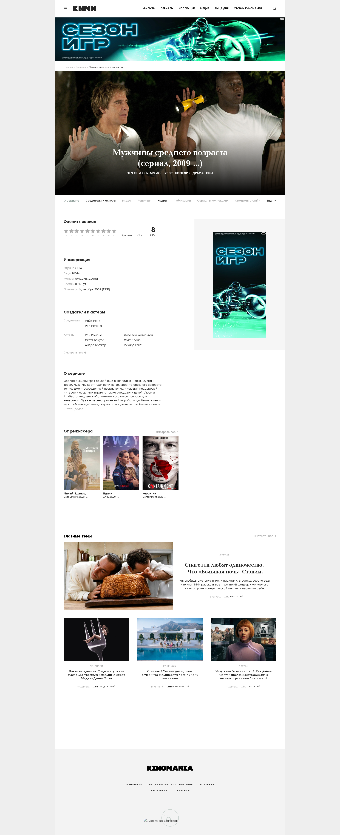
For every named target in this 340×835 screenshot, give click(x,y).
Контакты (207, 784)
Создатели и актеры (101, 200)
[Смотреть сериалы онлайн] (170, 822)
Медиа (204, 8)
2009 (169, 173)
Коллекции (187, 8)
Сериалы (167, 8)
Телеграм (182, 790)
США (210, 173)
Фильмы (149, 8)
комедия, (82, 278)
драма (198, 173)
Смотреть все (74, 352)
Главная (68, 67)
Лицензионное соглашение (171, 784)
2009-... (77, 273)
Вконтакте (159, 790)
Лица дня (222, 8)
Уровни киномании (248, 8)
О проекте (134, 784)
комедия (183, 173)
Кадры (162, 200)
